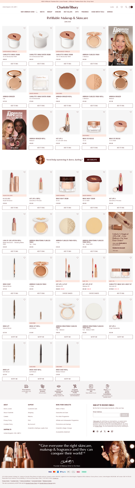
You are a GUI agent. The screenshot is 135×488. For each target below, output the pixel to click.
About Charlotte (8, 412)
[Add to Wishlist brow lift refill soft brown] (51, 299)
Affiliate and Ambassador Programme (67, 420)
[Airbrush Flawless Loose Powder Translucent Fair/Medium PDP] (120, 65)
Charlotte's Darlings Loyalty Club (38, 428)
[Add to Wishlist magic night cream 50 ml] (77, 172)
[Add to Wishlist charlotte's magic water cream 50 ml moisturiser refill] (51, 28)
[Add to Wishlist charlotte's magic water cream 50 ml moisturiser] (51, 70)
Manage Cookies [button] (47, 481)
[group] (27, 390)
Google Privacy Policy (31, 483)
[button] (126, 7)
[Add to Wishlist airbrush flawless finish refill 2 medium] (104, 70)
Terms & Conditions (25, 481)
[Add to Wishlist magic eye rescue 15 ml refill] (130, 112)
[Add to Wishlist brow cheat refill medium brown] (77, 343)
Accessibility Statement (63, 432)
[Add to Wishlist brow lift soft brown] (24, 343)
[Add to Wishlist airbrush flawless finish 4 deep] (51, 257)
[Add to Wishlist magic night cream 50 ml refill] (104, 172)
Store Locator (8, 408)
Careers (6, 416)
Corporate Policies (36, 481)
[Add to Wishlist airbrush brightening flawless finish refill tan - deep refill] (104, 214)
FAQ (29, 420)
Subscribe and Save (62, 412)
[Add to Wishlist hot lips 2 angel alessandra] (130, 299)
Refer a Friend (60, 408)
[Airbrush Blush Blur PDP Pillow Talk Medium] (14, 149)
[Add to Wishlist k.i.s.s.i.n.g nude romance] (24, 172)
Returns (30, 416)
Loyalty (112, 7)
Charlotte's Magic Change (64, 428)
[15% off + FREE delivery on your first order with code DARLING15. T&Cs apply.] (120, 253)
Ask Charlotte (92, 160)
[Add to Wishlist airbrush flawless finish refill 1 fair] (77, 214)
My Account (31, 424)
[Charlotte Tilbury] (67, 7)
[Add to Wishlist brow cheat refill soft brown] (51, 343)
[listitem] (29, 12)
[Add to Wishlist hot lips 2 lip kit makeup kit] (77, 257)
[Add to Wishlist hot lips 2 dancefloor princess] (130, 172)
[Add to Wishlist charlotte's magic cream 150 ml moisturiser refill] (77, 28)
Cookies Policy (8, 424)
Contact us (55, 478)
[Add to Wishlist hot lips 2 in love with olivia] (77, 112)
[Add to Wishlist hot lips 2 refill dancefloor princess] (51, 172)
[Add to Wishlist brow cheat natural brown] (24, 257)
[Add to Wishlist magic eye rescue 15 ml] (104, 112)
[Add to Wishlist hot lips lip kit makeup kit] (104, 257)
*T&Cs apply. (96, 421)
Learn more (67, 21)
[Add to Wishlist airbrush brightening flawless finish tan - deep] (51, 214)
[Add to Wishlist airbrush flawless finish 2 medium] (104, 28)
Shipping (30, 412)
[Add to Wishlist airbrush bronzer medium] (130, 70)
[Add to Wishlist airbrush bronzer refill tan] (77, 70)
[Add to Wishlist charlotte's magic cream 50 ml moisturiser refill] (24, 28)
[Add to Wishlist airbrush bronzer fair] (24, 70)
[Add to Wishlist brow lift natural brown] (24, 299)
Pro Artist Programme (62, 416)
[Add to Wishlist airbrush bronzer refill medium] (51, 112)
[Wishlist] (121, 7)
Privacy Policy (8, 420)
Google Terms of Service (46, 483)
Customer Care (32, 408)
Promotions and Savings (63, 424)
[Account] (117, 7)
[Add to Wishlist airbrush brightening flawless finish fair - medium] (77, 299)
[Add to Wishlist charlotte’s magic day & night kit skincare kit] (130, 257)
